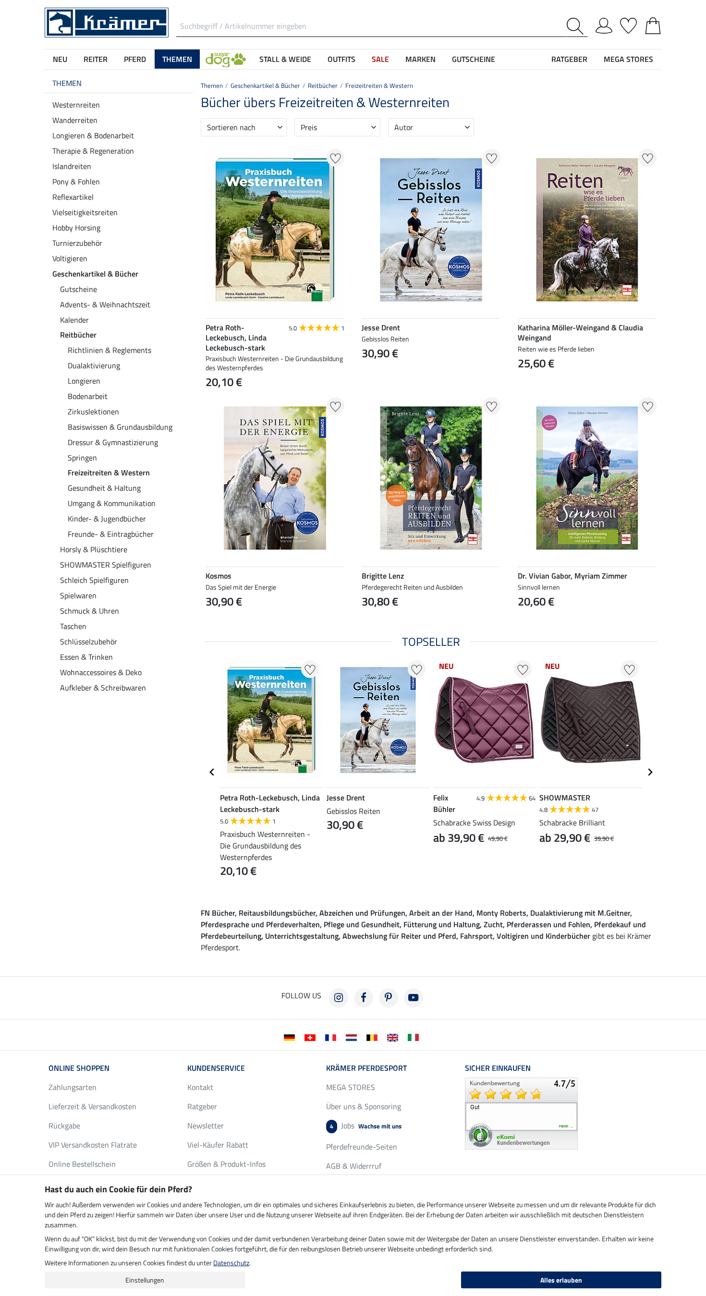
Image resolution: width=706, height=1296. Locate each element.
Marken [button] (420, 59)
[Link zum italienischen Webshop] (415, 1036)
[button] (226, 59)
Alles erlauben (561, 1280)
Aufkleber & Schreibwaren (103, 687)
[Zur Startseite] (107, 21)
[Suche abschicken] (577, 26)
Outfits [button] (341, 59)
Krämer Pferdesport (366, 1068)
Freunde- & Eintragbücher (111, 534)
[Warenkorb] (653, 24)
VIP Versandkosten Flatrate (93, 1145)
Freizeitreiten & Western (109, 472)
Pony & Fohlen (76, 181)
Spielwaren (78, 595)
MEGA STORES (628, 59)
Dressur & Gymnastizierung (113, 442)
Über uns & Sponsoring (363, 1106)
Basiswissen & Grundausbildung (120, 427)
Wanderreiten (74, 120)
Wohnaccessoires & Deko (101, 672)
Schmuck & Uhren (89, 611)
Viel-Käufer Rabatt (217, 1145)
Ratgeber (202, 1106)
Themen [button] (177, 59)
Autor (403, 127)
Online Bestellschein (82, 1164)
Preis (309, 127)
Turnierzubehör (77, 243)
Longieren (84, 381)
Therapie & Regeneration (93, 151)
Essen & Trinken (86, 657)
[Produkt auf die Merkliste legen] (335, 158)
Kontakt (200, 1087)
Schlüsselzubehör (88, 641)
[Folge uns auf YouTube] (413, 997)
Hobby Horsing (76, 227)
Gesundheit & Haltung (104, 488)
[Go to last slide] (212, 772)
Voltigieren (69, 258)
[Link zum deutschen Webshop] (291, 1036)
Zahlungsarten (73, 1087)
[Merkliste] (628, 24)
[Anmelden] (604, 24)
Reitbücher (78, 334)
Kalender (74, 320)
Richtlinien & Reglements (109, 350)
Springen (82, 457)
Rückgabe (64, 1125)
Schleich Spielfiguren (94, 580)
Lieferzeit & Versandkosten (92, 1106)
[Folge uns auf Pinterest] (388, 997)
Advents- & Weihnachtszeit (105, 304)
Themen (67, 83)
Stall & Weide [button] (285, 59)
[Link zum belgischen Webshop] (373, 1036)
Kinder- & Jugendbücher (107, 518)
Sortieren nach (231, 127)
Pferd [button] (135, 59)
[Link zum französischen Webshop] (332, 1036)
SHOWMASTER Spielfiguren (105, 564)
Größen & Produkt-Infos (226, 1164)
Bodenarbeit (88, 396)
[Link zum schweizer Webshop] (311, 1036)
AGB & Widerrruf (353, 1166)
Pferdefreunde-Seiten (361, 1146)
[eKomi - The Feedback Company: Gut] (521, 1112)
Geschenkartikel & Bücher (95, 273)
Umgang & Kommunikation (112, 503)
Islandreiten (71, 166)
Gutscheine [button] (473, 59)
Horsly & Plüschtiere (93, 549)
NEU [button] (60, 59)
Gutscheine (78, 289)
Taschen (73, 626)
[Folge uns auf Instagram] (338, 997)
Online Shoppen (79, 1068)
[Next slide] (649, 772)
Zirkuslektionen (93, 411)
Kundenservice (216, 1068)
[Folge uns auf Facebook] (363, 997)
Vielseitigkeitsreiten (85, 212)
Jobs (366, 1125)
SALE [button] (380, 59)
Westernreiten (76, 104)
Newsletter (205, 1125)
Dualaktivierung (94, 365)
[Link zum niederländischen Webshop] (353, 1036)
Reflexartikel (73, 197)
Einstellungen (144, 1280)
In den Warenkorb (431, 376)
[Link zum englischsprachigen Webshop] (394, 1036)
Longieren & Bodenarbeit (93, 135)
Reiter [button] (96, 59)
